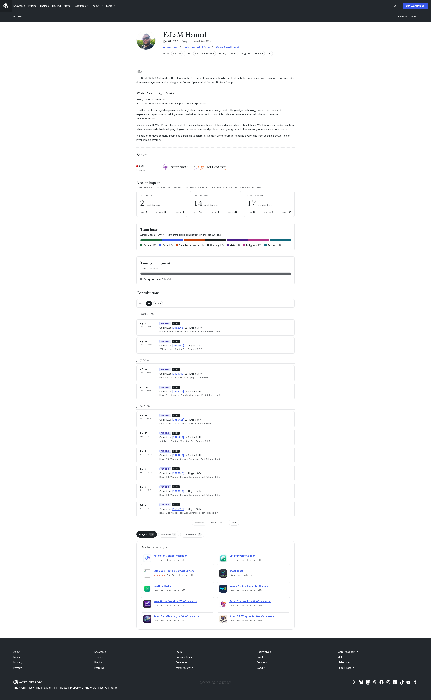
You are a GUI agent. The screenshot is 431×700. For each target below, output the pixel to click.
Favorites (168, 534)
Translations (191, 534)
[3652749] (178, 345)
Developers (182, 662)
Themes (99, 657)
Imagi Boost (236, 570)
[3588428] (178, 419)
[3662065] (178, 327)
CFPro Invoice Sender (242, 555)
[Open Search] (394, 6)
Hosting (17, 662)
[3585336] (178, 509)
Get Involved (264, 651)
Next (234, 522)
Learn (179, 651)
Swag (261, 667)
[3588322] (178, 437)
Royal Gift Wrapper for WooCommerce (251, 616)
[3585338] (178, 491)
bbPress (344, 662)
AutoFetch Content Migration (170, 555)
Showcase (100, 651)
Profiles (17, 16)
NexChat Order (162, 586)
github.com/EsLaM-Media (197, 47)
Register (402, 16)
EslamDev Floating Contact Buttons (174, 570)
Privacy (17, 667)
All (149, 303)
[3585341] (178, 455)
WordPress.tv (184, 667)
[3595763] (178, 373)
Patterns (99, 667)
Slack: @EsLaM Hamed (227, 47)
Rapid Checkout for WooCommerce (250, 601)
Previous (199, 522)
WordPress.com (348, 651)
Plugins (146, 534)
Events (260, 657)
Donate (262, 662)
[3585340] (178, 473)
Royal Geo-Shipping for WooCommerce (177, 616)
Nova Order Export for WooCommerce (175, 601)
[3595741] (178, 391)
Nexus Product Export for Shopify (248, 586)
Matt (342, 657)
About (16, 651)
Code (158, 303)
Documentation (184, 657)
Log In (413, 16)
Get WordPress (415, 5)
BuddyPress (346, 667)
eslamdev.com (171, 47)
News (16, 657)
